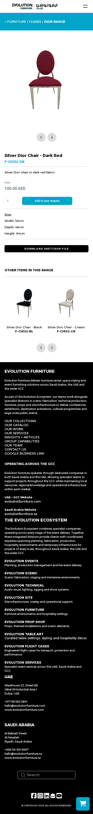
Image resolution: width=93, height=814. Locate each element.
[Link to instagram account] (40, 796)
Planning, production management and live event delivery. (43, 565)
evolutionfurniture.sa (21, 514)
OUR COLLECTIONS (20, 421)
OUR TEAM (13, 445)
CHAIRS (35, 22)
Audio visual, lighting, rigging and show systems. (37, 589)
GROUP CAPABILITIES (22, 441)
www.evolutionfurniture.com (24, 709)
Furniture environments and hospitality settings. (36, 614)
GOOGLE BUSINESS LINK (24, 453)
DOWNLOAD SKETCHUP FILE (46, 248)
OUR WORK (14, 429)
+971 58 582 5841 (16, 701)
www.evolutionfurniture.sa (23, 757)
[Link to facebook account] (34, 796)
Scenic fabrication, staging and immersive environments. (42, 577)
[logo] (34, 6)
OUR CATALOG (16, 425)
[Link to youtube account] (59, 796)
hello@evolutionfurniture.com (25, 705)
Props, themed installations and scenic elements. (37, 626)
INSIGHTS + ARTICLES (22, 437)
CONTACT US (15, 449)
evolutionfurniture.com (23, 501)
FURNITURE (16, 22)
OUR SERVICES (17, 433)
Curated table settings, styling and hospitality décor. (46, 638)
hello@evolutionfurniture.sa (23, 753)
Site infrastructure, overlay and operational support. (39, 601)
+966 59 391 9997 (17, 749)
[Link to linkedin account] (46, 796)
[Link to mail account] (53, 796)
